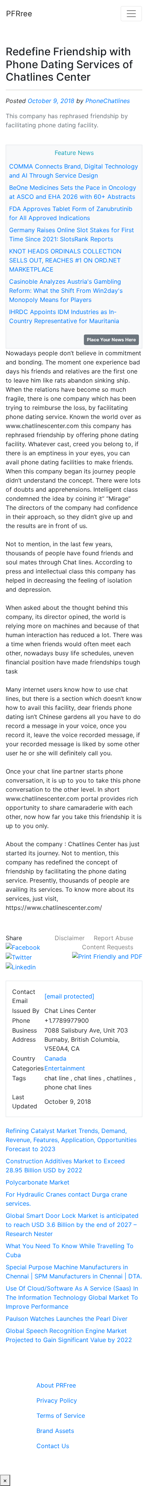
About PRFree (56, 1385)
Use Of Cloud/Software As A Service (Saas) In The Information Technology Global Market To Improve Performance (72, 1297)
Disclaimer (70, 938)
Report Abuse (113, 938)
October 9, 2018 (51, 101)
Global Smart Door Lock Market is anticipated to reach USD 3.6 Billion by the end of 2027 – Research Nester (72, 1225)
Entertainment (64, 1068)
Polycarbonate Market (37, 1182)
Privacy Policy (56, 1400)
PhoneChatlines (107, 101)
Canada (55, 1058)
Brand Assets (55, 1430)
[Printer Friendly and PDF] (107, 956)
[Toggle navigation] (131, 13)
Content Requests (107, 947)
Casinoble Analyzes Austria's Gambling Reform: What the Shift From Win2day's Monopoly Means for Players (66, 290)
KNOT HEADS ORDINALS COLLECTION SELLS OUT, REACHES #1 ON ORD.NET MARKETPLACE (65, 260)
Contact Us (52, 1446)
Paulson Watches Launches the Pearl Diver (67, 1318)
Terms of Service (60, 1415)
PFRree (19, 13)
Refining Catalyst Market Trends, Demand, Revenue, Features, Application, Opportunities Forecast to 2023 (71, 1140)
